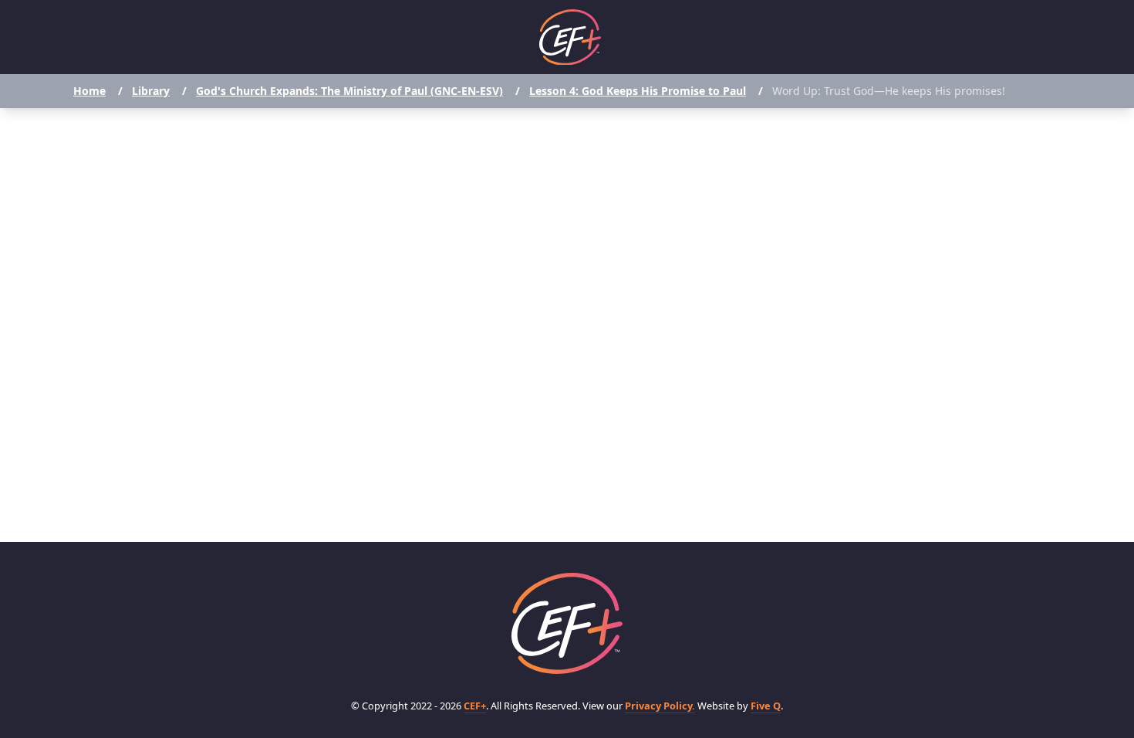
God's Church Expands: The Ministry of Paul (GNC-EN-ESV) (349, 90)
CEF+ (475, 706)
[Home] (570, 37)
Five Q (766, 706)
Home (89, 90)
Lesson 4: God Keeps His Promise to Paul (637, 90)
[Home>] (567, 623)
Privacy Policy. (660, 706)
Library (151, 90)
